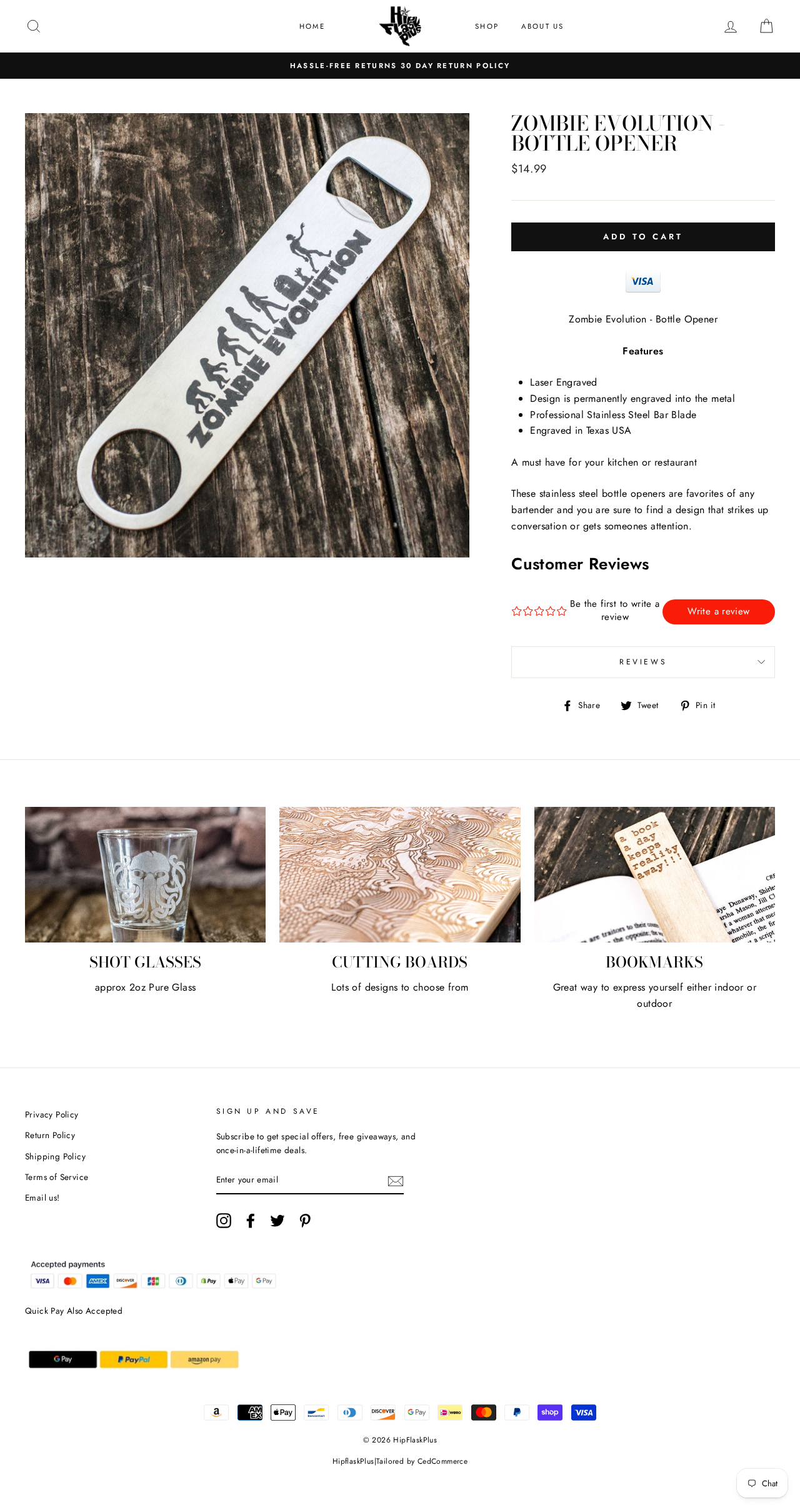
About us (542, 26)
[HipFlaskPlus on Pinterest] (305, 1220)
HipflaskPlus (353, 1461)
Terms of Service (56, 1177)
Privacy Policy (52, 1114)
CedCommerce (443, 1461)
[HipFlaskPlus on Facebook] (250, 1220)
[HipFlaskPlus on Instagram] (223, 1220)
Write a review (718, 611)
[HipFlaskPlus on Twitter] (277, 1220)
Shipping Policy (55, 1156)
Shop (487, 26)
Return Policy (50, 1135)
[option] (400, 65)
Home (312, 26)
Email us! (42, 1197)
